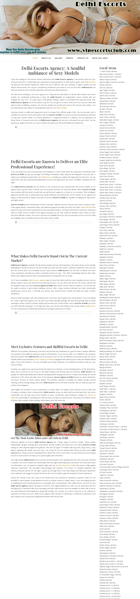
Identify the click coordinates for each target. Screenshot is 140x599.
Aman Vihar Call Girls (107, 114)
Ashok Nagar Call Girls (108, 179)
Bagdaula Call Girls (106, 257)
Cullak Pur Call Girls (107, 475)
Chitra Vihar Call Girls (107, 451)
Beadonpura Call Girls (108, 316)
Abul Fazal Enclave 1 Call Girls (110, 74)
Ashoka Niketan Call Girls (109, 195)
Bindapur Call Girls (106, 375)
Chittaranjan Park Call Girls (109, 456)
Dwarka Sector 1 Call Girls (109, 585)
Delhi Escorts (90, 82)
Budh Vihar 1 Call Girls (108, 389)
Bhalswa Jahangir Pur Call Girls (111, 351)
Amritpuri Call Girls (106, 125)
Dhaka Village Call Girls (108, 548)
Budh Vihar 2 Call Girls (108, 392)
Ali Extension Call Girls (108, 106)
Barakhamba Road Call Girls (110, 297)
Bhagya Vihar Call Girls (108, 338)
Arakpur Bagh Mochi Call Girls (110, 160)
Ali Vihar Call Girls (106, 109)
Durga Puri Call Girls (107, 577)
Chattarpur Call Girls (107, 424)
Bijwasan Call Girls (106, 373)
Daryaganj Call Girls (107, 494)
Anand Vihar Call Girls (107, 139)
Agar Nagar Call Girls (107, 90)
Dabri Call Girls (105, 478)
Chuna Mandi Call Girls (108, 461)
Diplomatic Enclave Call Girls (110, 572)
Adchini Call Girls (105, 85)
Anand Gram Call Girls (108, 128)
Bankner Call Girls (106, 292)
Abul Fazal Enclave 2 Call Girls (110, 77)
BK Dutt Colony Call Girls (109, 378)
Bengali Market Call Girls (109, 327)
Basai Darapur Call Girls (108, 300)
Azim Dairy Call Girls (107, 230)
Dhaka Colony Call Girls (108, 545)
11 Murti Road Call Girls (108, 71)
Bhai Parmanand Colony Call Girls (112, 340)
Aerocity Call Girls (106, 87)
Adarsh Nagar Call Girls (108, 79)
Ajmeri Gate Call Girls (107, 95)
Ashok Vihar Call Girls (107, 182)
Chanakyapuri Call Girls (108, 410)
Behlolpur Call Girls (106, 324)
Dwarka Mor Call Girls (108, 583)
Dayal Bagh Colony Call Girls (110, 505)
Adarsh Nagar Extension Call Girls (112, 82)
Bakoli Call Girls (105, 276)
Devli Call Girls (105, 542)
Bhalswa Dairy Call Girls (108, 348)
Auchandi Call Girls (106, 211)
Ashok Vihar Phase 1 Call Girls (111, 184)
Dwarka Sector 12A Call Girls (110, 596)
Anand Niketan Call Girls (108, 133)
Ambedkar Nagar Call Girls (109, 120)
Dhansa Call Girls (106, 550)
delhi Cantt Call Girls (107, 526)
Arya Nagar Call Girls (107, 171)
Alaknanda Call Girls (107, 104)
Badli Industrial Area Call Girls (110, 254)
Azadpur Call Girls (106, 227)
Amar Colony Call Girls (108, 117)
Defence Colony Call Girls (109, 513)
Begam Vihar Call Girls (108, 319)
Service (69, 58)
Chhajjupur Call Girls (107, 435)
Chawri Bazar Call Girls (108, 432)
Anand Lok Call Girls (107, 130)
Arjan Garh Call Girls (107, 165)
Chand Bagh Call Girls (107, 413)
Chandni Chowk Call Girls (108, 421)
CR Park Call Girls (106, 472)
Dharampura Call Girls (108, 553)
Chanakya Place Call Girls (109, 408)
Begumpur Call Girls (107, 322)
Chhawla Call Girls (106, 440)
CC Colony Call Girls (107, 402)
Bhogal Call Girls (105, 367)
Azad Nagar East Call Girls (109, 222)
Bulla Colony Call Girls (107, 397)
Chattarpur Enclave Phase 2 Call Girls (113, 429)
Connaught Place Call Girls (109, 470)
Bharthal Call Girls (106, 359)
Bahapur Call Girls (106, 260)
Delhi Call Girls (100, 58)
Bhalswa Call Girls (106, 346)
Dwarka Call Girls (106, 580)
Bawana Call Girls (106, 308)
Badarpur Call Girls (106, 243)
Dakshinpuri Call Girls (107, 488)
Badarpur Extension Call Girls (110, 246)
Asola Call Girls (105, 208)
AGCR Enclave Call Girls (108, 93)
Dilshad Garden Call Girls (109, 569)
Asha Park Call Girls (107, 176)
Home (35, 58)
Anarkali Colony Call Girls (108, 141)
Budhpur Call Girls (106, 394)
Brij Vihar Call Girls (106, 381)
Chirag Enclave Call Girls (108, 448)
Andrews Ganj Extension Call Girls (112, 149)
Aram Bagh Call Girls (107, 163)
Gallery (58, 58)
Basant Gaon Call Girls (108, 303)
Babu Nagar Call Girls (107, 241)
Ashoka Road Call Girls (108, 198)
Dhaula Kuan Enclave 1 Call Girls (111, 561)
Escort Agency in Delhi (43, 359)
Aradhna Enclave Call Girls (109, 157)
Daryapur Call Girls (106, 496)
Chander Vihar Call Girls (108, 418)
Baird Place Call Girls (107, 265)
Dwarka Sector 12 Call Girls (110, 593)
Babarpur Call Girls (106, 238)
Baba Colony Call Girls (108, 233)
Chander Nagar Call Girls (109, 416)
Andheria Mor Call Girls (108, 144)
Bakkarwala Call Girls (107, 273)
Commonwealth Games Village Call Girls (114, 467)
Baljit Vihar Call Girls (107, 287)
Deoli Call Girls (105, 529)
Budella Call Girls (106, 383)
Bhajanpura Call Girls (107, 343)
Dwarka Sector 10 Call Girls (110, 588)
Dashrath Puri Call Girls (108, 502)
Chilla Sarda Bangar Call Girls (110, 443)
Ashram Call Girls (106, 200)
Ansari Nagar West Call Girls (110, 155)
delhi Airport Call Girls (108, 521)
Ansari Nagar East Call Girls (110, 152)
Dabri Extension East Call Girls (111, 483)
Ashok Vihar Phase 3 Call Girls (111, 190)
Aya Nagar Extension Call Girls (111, 217)
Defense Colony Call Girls (109, 518)
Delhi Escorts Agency (37, 280)
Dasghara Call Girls (107, 499)
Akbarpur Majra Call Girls (109, 98)
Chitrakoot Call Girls (107, 453)
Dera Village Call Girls (107, 537)
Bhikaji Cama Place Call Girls (110, 365)
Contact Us (82, 58)
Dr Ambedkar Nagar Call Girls (110, 575)
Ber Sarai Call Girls (106, 330)
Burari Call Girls (105, 400)
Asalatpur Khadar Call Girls (109, 174)
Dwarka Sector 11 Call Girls (110, 591)
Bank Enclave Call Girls (108, 289)
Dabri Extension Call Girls (109, 480)
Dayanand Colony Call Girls (109, 507)
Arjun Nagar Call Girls (107, 168)
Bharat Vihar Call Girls (108, 357)
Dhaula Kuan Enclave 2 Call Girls (111, 564)
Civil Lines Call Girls (107, 464)
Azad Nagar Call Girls (107, 219)
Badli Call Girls (105, 252)
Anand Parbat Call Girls (108, 136)
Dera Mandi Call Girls (107, 534)
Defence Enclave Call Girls (109, 515)
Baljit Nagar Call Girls (107, 284)
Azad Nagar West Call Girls (110, 225)
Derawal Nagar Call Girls (109, 539)
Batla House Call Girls (108, 305)
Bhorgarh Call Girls (106, 370)
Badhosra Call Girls (107, 249)
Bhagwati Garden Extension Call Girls (113, 335)
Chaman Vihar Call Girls (108, 405)
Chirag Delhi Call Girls (107, 445)
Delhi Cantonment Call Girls (110, 523)
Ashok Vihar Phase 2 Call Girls (111, 187)
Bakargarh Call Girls (107, 268)
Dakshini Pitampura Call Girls (110, 486)
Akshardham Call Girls (108, 101)
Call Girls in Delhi (60, 108)
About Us (46, 58)
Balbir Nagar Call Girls (108, 279)
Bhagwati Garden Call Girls (109, 332)
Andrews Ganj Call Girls (108, 147)
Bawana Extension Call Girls (110, 311)
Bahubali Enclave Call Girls (109, 262)
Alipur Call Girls (105, 112)
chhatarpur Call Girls (107, 437)
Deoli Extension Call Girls (109, 531)
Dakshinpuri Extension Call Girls (111, 491)
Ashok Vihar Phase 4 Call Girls (111, 192)
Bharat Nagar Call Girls (108, 354)
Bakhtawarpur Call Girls (108, 270)
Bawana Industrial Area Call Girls (112, 313)
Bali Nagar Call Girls (107, 281)
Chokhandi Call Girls (107, 459)
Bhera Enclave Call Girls (108, 362)
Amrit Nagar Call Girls (107, 122)
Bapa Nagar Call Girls (107, 295)
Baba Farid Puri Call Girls (109, 235)
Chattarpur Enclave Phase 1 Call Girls (113, 426)
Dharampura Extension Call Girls (111, 556)
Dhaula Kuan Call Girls (108, 558)
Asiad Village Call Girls (108, 203)
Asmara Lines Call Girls (108, 206)
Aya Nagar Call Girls (107, 214)
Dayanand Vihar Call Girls (109, 510)
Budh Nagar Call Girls (107, 386)
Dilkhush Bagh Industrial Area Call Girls (114, 566)
